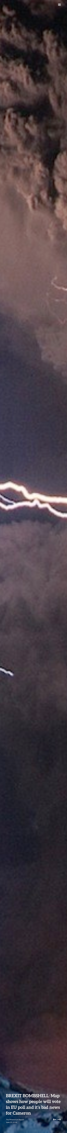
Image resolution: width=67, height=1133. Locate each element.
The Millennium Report (15, 1119)
